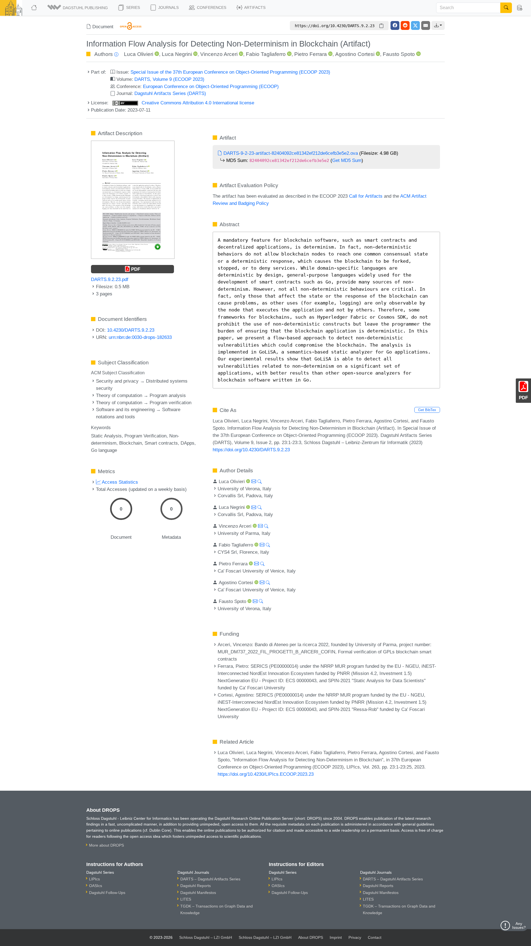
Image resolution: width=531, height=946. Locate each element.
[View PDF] (133, 199)
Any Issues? (519, 925)
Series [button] (132, 7)
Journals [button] (168, 7)
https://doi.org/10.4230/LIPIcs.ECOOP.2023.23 (266, 774)
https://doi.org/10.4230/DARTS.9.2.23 (251, 449)
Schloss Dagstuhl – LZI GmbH (205, 937)
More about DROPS (106, 845)
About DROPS (310, 937)
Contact (374, 937)
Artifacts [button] (254, 7)
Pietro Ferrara (310, 54)
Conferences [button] (211, 7)
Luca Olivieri (138, 54)
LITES (185, 899)
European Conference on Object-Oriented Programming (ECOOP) (211, 86)
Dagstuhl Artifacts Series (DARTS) (170, 93)
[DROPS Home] (34, 7)
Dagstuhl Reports (195, 885)
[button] (78, 7)
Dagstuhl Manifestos (198, 892)
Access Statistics (119, 482)
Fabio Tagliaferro (266, 54)
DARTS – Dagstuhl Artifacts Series (210, 879)
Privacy (354, 937)
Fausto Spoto (399, 54)
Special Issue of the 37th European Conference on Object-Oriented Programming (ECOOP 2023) (230, 72)
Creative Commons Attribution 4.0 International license (197, 102)
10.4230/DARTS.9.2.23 (130, 330)
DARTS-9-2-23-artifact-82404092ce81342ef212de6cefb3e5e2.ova (290, 153)
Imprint (336, 937)
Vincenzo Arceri (219, 54)
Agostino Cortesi (354, 54)
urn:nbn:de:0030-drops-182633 (140, 337)
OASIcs (95, 885)
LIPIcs (94, 879)
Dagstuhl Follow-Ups (107, 892)
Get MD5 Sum (346, 160)
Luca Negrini (177, 54)
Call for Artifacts (365, 196)
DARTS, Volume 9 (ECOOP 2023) (169, 79)
